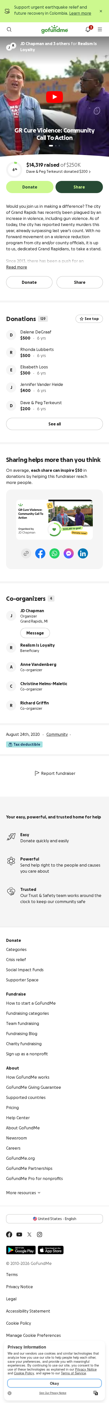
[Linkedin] (83, 553)
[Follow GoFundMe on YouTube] (19, 1234)
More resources (21, 1192)
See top (92, 319)
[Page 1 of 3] (51, 145)
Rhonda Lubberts (37, 349)
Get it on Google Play (21, 1250)
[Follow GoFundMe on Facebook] (9, 1234)
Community (57, 734)
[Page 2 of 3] (56, 145)
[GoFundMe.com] (54, 29)
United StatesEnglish (57, 1219)
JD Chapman (32, 610)
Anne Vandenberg (38, 664)
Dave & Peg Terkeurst (41, 402)
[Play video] (54, 97)
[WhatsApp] (54, 553)
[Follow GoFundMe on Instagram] (39, 1234)
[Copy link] (26, 553)
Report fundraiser (58, 773)
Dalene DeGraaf (35, 332)
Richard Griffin (34, 703)
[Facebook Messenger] (69, 553)
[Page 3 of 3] (59, 145)
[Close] (101, 11)
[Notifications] (88, 29)
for (58, 46)
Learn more (80, 13)
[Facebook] (40, 553)
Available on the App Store (51, 1250)
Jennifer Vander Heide (41, 384)
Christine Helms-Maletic (43, 683)
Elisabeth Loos (34, 367)
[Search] (9, 29)
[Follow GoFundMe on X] (29, 1234)
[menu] (100, 29)
